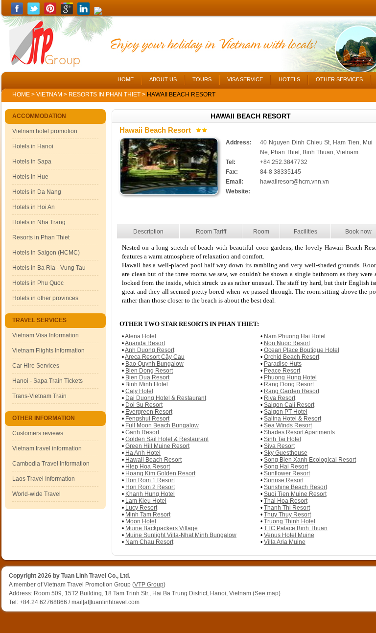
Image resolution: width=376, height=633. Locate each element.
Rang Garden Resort (291, 391)
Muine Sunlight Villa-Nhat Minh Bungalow (180, 535)
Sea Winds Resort (288, 425)
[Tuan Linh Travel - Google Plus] (67, 12)
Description (148, 231)
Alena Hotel (140, 336)
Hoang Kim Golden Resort (160, 473)
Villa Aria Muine (285, 542)
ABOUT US (163, 79)
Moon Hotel (140, 521)
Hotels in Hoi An (33, 207)
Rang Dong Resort (289, 384)
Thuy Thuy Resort (287, 514)
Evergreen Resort (148, 411)
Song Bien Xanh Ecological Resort (310, 459)
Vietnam (49, 94)
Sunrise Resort (284, 480)
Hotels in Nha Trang (39, 222)
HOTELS (289, 79)
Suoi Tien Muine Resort (295, 494)
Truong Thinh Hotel (289, 521)
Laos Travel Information (43, 478)
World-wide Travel (36, 494)
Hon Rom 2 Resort (150, 487)
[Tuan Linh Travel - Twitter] (33, 12)
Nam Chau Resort (149, 542)
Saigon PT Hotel (285, 411)
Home (21, 94)
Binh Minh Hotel (146, 384)
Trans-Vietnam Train (39, 396)
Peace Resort (282, 370)
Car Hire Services (35, 365)
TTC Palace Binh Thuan (296, 528)
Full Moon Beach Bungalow (162, 425)
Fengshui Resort (147, 418)
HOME (126, 79)
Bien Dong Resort (149, 370)
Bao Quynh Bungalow (154, 363)
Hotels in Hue (30, 176)
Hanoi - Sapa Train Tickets (47, 380)
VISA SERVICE (245, 79)
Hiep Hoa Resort (147, 466)
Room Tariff (211, 231)
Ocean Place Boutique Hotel (301, 350)
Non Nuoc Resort (287, 343)
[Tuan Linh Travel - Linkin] (83, 12)
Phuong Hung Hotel (290, 377)
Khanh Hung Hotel (150, 494)
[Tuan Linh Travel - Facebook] (17, 12)
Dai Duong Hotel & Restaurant (165, 398)
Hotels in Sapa (31, 161)
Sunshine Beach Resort (295, 487)
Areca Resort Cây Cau (155, 356)
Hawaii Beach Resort (153, 459)
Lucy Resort (141, 507)
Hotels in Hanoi (32, 146)
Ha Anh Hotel (143, 452)
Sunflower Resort (287, 473)
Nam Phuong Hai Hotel (295, 336)
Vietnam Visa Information (45, 335)
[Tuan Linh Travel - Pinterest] (50, 12)
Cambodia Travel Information (51, 463)
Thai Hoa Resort (285, 500)
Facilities (305, 231)
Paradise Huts (283, 363)
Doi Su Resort (144, 404)
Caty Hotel (139, 391)
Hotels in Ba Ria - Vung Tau (49, 267)
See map (267, 593)
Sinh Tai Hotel (282, 439)
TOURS (202, 79)
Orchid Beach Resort (291, 356)
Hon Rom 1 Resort (150, 480)
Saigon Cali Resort (289, 404)
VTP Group (149, 584)
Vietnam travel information (47, 448)
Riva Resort (279, 398)
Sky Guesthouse (285, 452)
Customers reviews (37, 433)
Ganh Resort (142, 432)
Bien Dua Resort (147, 377)
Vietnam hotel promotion (44, 131)
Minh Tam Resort (147, 514)
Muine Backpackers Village (161, 528)
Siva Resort (279, 446)
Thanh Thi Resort (287, 507)
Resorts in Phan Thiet (105, 94)
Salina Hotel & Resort (292, 418)
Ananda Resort (145, 343)
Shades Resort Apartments (299, 432)
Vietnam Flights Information (48, 350)
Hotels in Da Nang (36, 191)
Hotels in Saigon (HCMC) (46, 252)
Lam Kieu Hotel (145, 500)
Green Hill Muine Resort (157, 446)
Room (261, 231)
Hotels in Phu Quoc (38, 283)
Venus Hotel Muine (289, 535)
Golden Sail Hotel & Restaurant (167, 439)
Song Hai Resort (286, 466)
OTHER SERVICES (339, 79)
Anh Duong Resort (149, 350)
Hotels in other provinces (45, 298)
